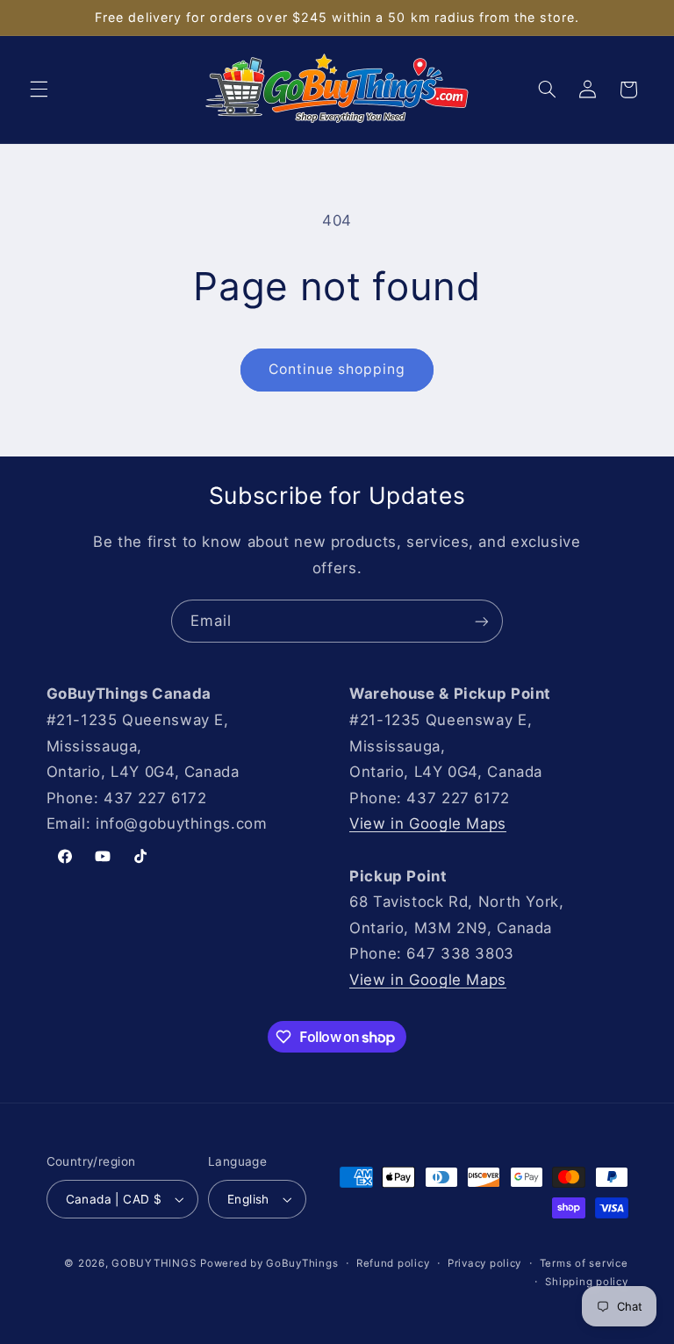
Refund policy (393, 1263)
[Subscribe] (482, 621)
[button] (38, 89)
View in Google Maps (427, 823)
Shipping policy (586, 1282)
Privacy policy (484, 1263)
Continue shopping (337, 369)
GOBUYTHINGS (153, 1263)
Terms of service (584, 1263)
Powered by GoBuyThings (269, 1263)
